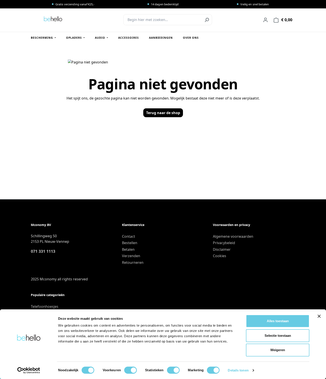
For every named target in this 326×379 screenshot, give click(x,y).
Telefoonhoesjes (44, 306)
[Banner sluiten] (319, 316)
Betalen (128, 249)
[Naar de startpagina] (53, 19)
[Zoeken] (207, 19)
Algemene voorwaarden (233, 236)
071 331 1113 (43, 251)
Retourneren (132, 262)
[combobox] (163, 19)
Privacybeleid (224, 242)
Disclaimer (222, 249)
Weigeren (277, 350)
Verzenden (131, 255)
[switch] (130, 370)
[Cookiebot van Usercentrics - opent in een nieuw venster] (28, 370)
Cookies (219, 255)
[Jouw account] (265, 19)
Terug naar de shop (163, 112)
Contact (128, 236)
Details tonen (238, 370)
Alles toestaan (278, 321)
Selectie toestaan (278, 335)
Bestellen (129, 242)
